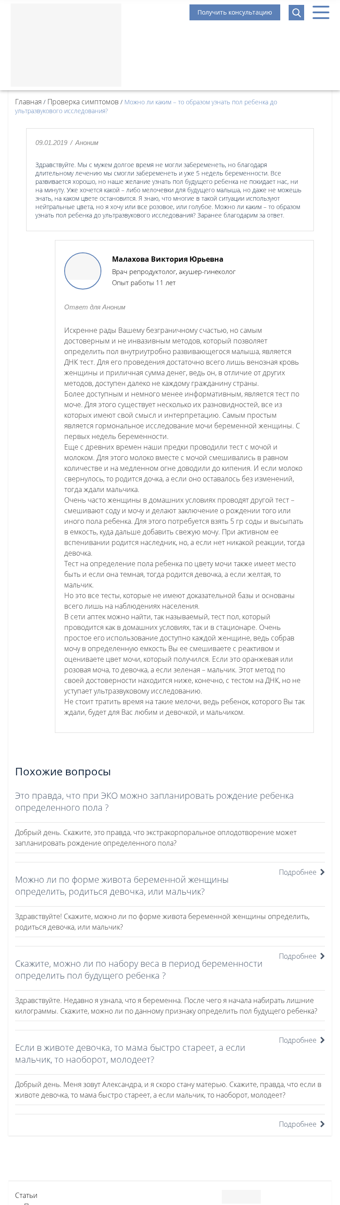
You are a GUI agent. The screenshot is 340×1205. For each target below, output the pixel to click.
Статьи (26, 1195)
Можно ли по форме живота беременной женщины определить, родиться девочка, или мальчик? (121, 885)
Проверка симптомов (83, 102)
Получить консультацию (234, 12)
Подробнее (298, 872)
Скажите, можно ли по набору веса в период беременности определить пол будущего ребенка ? (139, 969)
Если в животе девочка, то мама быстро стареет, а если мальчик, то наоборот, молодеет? (130, 1053)
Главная (28, 102)
